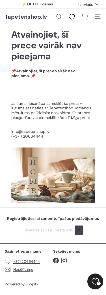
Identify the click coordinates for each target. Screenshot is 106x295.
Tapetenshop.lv (26, 16)
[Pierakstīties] (79, 230)
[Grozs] (84, 16)
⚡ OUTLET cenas (37, 4)
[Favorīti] (72, 17)
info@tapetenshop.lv (30, 131)
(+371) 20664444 (27, 136)
